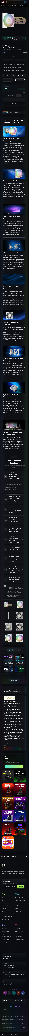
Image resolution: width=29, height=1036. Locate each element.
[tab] (5, 112)
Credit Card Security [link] (20, 900)
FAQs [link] (16, 908)
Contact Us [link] (18, 903)
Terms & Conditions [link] (20, 897)
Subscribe (20, 886)
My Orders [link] (17, 905)
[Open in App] (20, 1034)
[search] (14, 2)
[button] (3, 75)
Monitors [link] (4, 908)
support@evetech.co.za (9, 967)
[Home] (1, 9)
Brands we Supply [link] (19, 939)
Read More (24, 52)
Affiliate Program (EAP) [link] (19, 911)
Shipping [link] (4, 934)
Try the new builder (14, 766)
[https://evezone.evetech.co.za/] (20, 829)
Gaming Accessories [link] (7, 916)
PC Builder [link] (17, 928)
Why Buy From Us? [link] (6, 931)
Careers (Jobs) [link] (5, 942)
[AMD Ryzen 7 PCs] (8, 829)
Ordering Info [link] (5, 939)
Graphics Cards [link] (6, 905)
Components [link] (5, 919)
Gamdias (24, 8)
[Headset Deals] (8, 789)
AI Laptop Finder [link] (19, 931)
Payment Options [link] (6, 936)
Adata (5, 1010)
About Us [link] (4, 928)
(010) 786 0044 (7, 957)
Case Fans (6, 8)
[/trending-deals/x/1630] (20, 803)
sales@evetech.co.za (8, 965)
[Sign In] (3, 1034)
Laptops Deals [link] (18, 936)
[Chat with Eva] (16, 1034)
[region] (14, 21)
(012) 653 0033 (6, 958)
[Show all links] (25, 5)
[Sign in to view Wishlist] (11, 1034)
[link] (3, 5)
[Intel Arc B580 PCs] (8, 816)
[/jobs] (8, 842)
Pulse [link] (3, 897)
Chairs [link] (3, 911)
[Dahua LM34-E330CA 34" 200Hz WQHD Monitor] (8, 776)
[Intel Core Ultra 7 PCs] (20, 816)
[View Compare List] (24, 79)
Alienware (12, 1010)
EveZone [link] (4, 944)
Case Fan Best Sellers (15, 8)
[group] (10, 52)
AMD (18, 1010)
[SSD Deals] (20, 776)
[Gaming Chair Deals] (20, 789)
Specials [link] (17, 934)
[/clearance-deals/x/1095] (8, 803)
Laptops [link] (4, 903)
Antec (23, 1010)
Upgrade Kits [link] (5, 913)
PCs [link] (3, 900)
